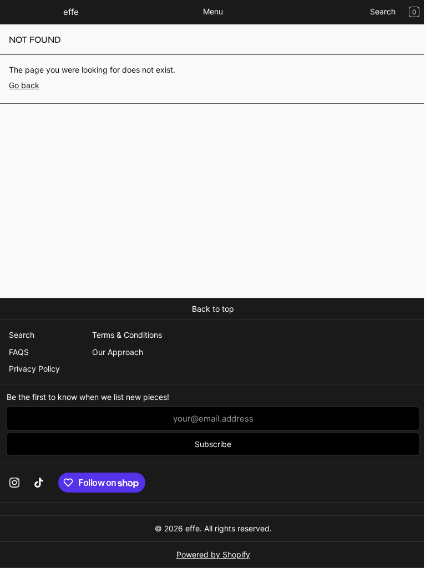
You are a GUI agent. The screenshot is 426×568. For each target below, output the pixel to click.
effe (192, 528)
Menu (213, 11)
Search (382, 11)
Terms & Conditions (127, 334)
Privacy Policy (34, 368)
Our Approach (117, 352)
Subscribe (213, 444)
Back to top (213, 308)
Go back (24, 85)
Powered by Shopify (213, 554)
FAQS (19, 352)
